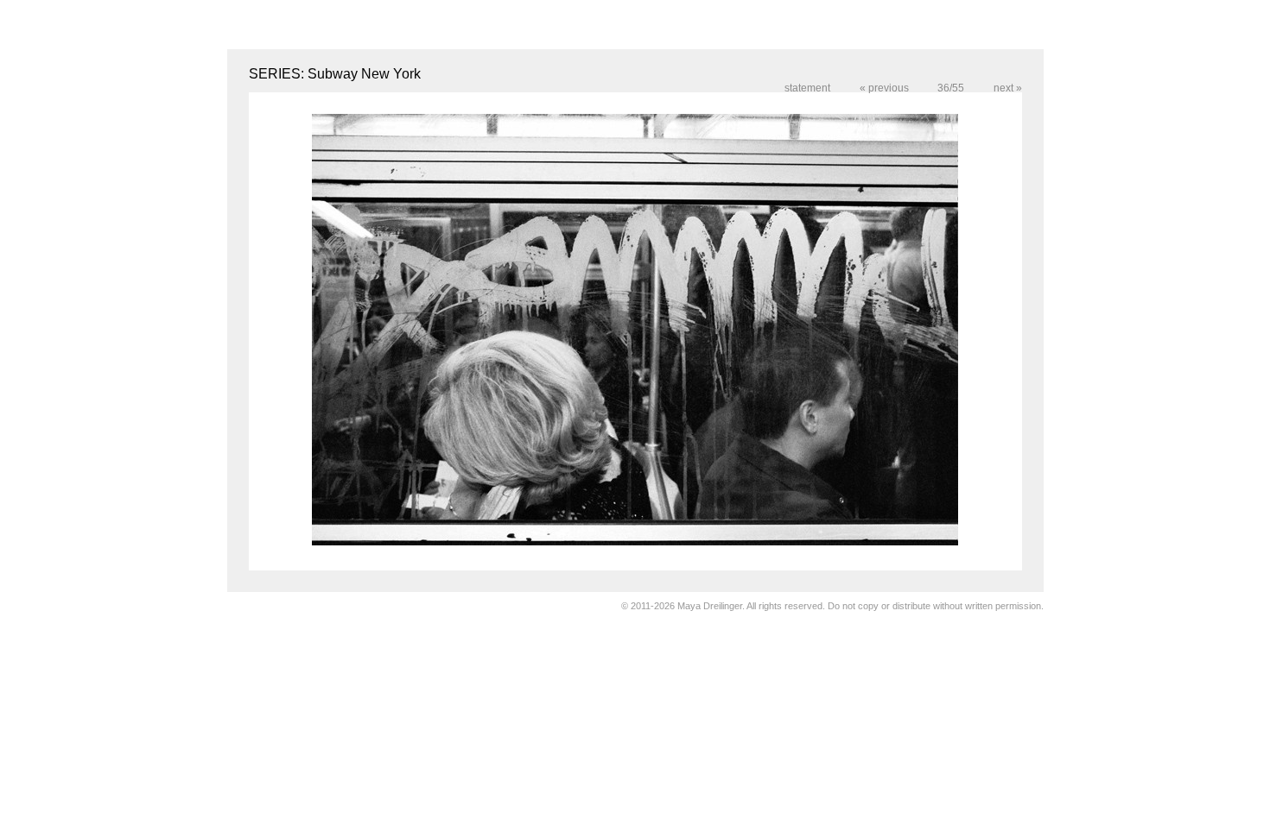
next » (1008, 88)
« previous (885, 88)
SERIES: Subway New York (335, 73)
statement (807, 88)
